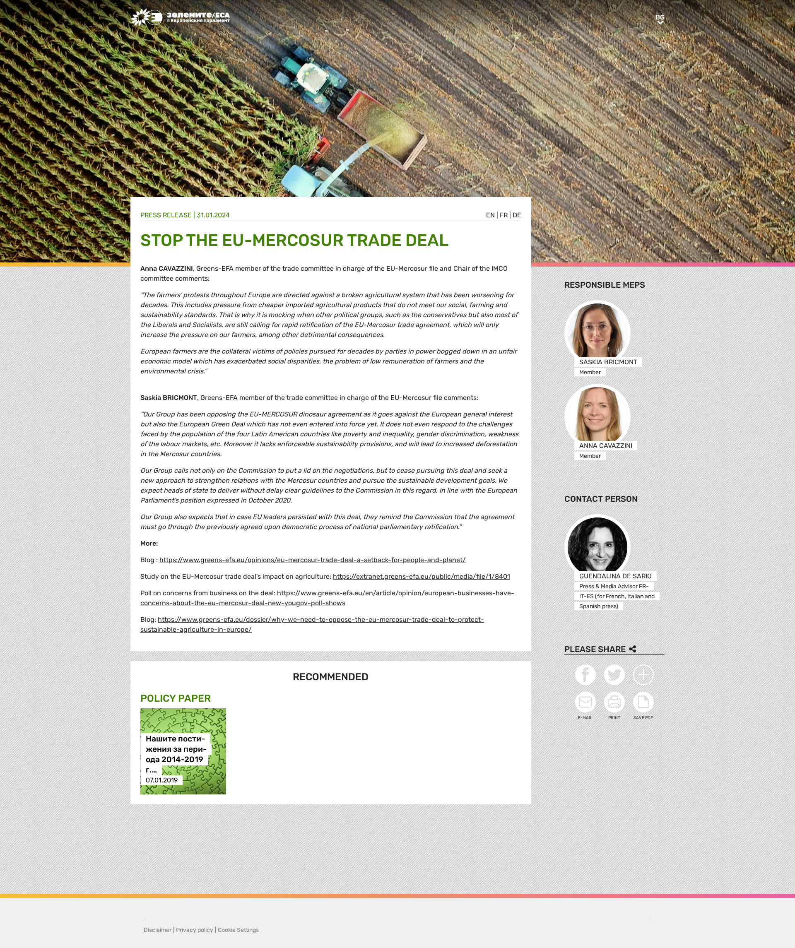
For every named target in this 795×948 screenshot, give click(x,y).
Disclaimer (157, 930)
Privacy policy (194, 930)
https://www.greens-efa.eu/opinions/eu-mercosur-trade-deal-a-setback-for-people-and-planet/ (312, 560)
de (517, 215)
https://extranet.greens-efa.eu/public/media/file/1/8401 (421, 576)
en (490, 215)
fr (504, 215)
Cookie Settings (238, 930)
